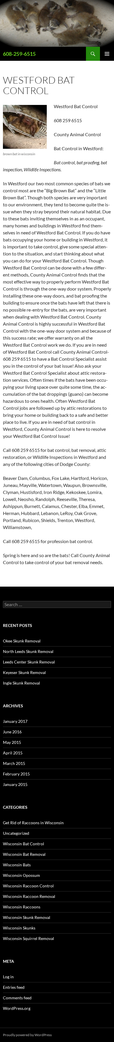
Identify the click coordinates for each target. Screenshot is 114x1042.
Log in (8, 976)
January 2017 (15, 721)
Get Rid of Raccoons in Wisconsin (33, 822)
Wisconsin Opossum (21, 875)
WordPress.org (16, 1008)
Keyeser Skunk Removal (24, 672)
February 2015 (16, 773)
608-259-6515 (19, 54)
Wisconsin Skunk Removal (26, 917)
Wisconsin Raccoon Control (28, 885)
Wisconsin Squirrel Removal (28, 938)
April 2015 (13, 752)
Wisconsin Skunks (19, 927)
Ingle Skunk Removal (21, 682)
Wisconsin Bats (17, 864)
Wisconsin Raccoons (21, 906)
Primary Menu (107, 54)
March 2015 (14, 763)
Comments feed (17, 997)
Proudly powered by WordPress (27, 1035)
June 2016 (12, 731)
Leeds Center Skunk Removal (29, 661)
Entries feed (14, 987)
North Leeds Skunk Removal (28, 651)
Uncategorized (16, 833)
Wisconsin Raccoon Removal (29, 896)
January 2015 (15, 784)
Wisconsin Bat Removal (24, 854)
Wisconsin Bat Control (23, 843)
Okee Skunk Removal (22, 640)
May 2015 (12, 742)
